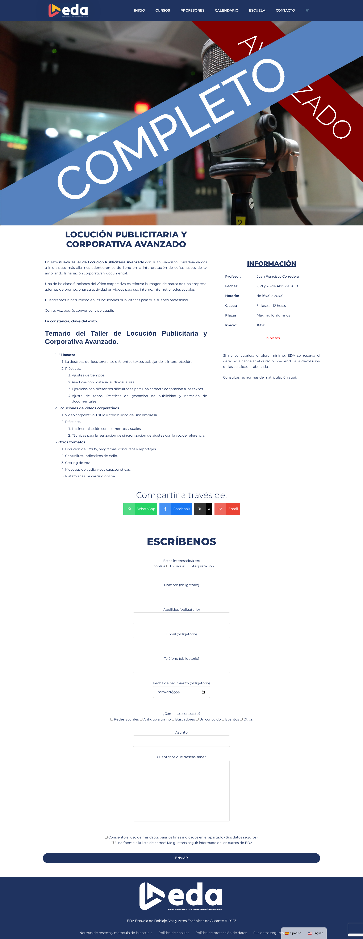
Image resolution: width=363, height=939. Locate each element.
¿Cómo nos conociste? (183, 716)
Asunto (181, 732)
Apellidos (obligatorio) (181, 610)
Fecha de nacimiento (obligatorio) (181, 683)
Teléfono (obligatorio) (181, 659)
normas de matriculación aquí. (271, 377)
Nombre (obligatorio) (181, 585)
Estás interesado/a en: (183, 563)
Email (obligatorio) (181, 634)
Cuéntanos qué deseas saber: (181, 757)
